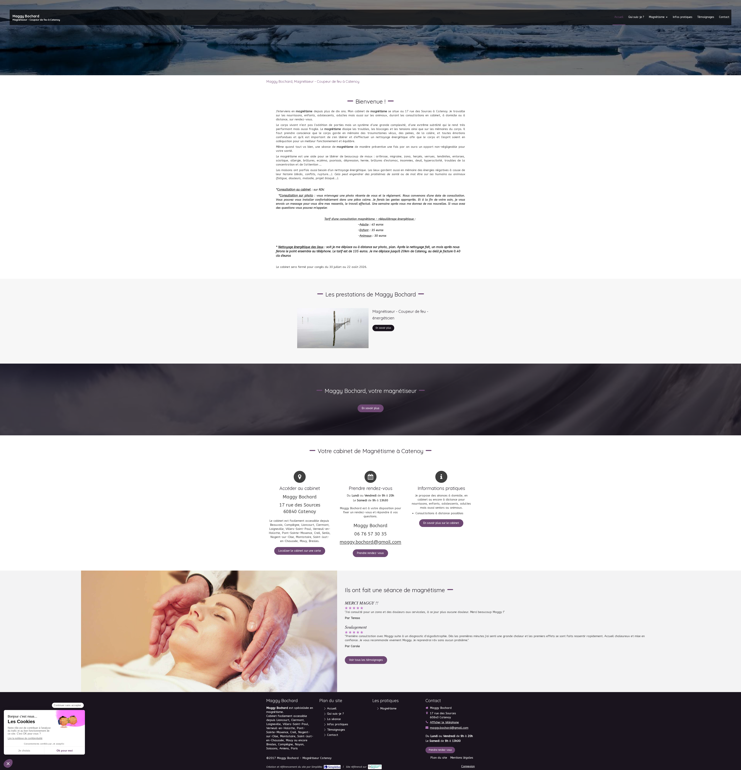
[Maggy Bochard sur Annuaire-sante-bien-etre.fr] (375, 767)
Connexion (468, 766)
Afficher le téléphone (444, 722)
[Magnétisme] (333, 328)
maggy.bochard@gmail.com (370, 542)
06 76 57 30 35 (370, 534)
